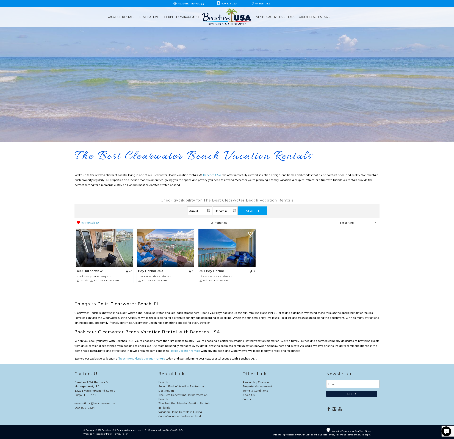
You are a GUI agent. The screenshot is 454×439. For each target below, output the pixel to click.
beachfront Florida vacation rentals (142, 358)
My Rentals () (90, 222)
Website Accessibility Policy (97, 433)
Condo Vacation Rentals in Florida (180, 416)
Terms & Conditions (255, 390)
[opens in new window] (328, 409)
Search (252, 211)
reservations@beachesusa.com (94, 403)
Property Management (181, 17)
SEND (351, 394)
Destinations (149, 17)
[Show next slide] (131, 247)
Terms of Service (355, 434)
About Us (248, 395)
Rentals (163, 382)
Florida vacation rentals (185, 350)
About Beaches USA (313, 17)
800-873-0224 (84, 407)
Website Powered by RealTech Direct (351, 431)
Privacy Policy (121, 433)
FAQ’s (291, 17)
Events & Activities (269, 17)
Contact (247, 399)
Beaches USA (212, 175)
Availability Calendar (256, 382)
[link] (104, 255)
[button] (104, 263)
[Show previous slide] (77, 247)
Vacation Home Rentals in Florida (180, 412)
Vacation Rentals (121, 17)
